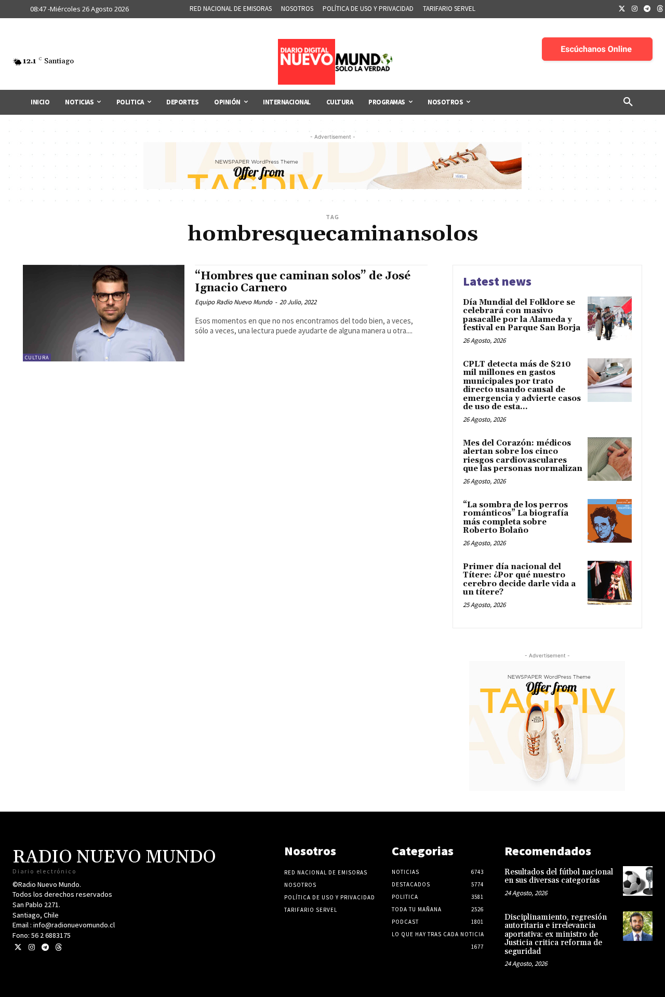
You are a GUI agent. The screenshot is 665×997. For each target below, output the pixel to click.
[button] (628, 102)
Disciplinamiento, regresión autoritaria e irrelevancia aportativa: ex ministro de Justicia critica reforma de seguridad (555, 934)
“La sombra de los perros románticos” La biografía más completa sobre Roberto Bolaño (515, 518)
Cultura (37, 357)
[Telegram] (647, 9)
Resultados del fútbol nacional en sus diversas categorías (558, 876)
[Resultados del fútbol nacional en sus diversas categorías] (638, 881)
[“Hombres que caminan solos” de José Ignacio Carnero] (103, 313)
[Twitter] (622, 9)
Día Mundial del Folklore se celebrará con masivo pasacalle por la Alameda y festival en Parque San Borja (521, 315)
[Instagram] (635, 9)
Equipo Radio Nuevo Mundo (233, 302)
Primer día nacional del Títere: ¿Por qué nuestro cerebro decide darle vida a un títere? (519, 580)
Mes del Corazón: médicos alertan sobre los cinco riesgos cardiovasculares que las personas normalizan (522, 456)
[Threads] (58, 947)
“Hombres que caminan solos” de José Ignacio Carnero (302, 282)
